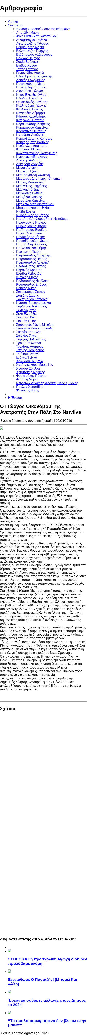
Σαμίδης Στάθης (27, 295)
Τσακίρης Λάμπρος (29, 346)
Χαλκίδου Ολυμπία (29, 361)
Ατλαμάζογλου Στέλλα (31, 40)
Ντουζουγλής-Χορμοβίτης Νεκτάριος (42, 218)
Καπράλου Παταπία (30, 120)
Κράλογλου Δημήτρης (31, 145)
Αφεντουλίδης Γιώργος (32, 43)
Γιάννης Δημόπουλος (31, 87)
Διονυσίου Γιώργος (30, 91)
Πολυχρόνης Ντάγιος (31, 222)
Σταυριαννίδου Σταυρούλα (34, 328)
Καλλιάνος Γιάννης (29, 109)
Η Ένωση (15, 397)
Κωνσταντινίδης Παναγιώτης (36, 153)
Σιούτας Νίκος (26, 321)
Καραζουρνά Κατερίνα (32, 127)
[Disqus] (43, 770)
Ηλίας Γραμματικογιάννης (34, 76)
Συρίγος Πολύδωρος (31, 339)
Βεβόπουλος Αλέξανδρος (34, 54)
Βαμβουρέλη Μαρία (30, 47)
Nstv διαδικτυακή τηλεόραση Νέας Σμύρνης (47, 383)
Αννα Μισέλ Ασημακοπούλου (37, 36)
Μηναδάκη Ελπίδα (29, 193)
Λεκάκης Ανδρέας (28, 160)
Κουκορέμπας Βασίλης (32, 142)
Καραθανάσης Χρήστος (33, 124)
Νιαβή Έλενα (25, 211)
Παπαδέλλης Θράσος (31, 244)
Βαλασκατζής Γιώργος (32, 51)
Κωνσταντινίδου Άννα (31, 156)
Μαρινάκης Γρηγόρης (31, 186)
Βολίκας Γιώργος (28, 58)
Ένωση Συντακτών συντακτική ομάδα (43, 29)
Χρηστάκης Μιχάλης (30, 372)
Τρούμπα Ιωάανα (28, 343)
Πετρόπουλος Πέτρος (31, 259)
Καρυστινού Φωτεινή (31, 131)
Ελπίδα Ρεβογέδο (28, 273)
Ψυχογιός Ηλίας (27, 390)
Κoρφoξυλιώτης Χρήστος (34, 138)
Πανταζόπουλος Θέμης (32, 240)
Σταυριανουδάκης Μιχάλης (35, 324)
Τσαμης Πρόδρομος (30, 350)
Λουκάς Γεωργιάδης (30, 80)
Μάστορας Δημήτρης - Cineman (39, 178)
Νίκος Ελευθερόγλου (31, 94)
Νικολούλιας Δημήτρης (32, 215)
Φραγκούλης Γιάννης (31, 375)
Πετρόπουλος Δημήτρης (33, 255)
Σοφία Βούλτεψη (28, 61)
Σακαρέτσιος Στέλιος (30, 291)
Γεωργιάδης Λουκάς (30, 72)
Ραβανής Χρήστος (29, 270)
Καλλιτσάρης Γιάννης (31, 105)
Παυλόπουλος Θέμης (31, 248)
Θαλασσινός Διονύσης (32, 102)
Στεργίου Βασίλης (28, 332)
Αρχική (13, 21)
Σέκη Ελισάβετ (26, 313)
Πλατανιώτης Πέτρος (31, 266)
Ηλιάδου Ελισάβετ (29, 98)
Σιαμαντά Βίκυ (26, 317)
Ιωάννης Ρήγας (27, 277)
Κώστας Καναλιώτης (31, 116)
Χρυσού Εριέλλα (28, 368)
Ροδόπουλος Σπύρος (31, 284)
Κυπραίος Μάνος (28, 149)
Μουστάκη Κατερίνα (30, 200)
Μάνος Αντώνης (27, 167)
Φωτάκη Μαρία (27, 379)
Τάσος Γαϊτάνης (27, 69)
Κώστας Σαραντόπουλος (34, 302)
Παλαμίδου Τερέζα (29, 233)
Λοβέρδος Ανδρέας (30, 164)
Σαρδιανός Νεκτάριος (31, 306)
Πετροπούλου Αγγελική (32, 262)
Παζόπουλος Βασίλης (31, 229)
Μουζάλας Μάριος (29, 197)
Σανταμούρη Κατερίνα (31, 299)
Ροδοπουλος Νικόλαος (32, 281)
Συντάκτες (15, 25)
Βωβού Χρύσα (26, 65)
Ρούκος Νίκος (26, 288)
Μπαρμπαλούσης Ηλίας (33, 208)
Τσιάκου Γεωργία (28, 354)
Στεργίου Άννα (26, 335)
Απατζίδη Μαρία (27, 32)
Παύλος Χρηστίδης (29, 386)
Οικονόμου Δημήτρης (31, 226)
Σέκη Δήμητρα (26, 310)
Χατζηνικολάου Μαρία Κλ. (34, 364)
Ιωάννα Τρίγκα (26, 357)
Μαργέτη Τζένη (27, 171)
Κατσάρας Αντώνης (30, 134)
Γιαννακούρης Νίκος (30, 83)
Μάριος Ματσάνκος (30, 182)
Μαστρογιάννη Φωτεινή (33, 175)
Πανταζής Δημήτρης (30, 237)
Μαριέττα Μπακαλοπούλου (35, 204)
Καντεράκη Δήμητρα (30, 113)
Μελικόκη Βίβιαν (27, 189)
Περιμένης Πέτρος (29, 251)
